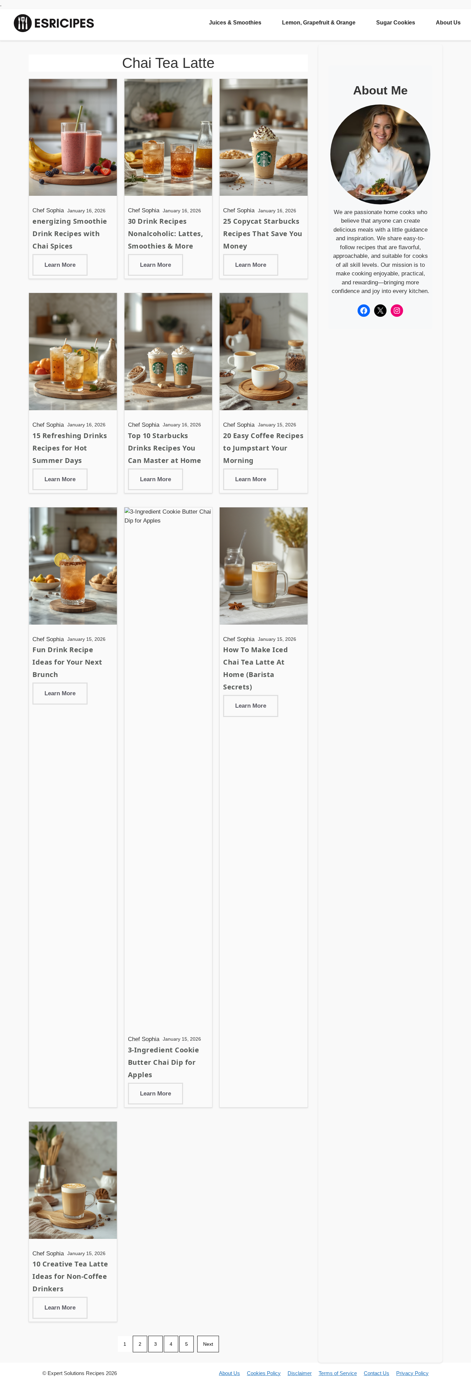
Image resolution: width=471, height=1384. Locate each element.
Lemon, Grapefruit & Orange (318, 23)
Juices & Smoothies (235, 23)
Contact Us (376, 1373)
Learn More (60, 265)
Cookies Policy (264, 1373)
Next (208, 1344)
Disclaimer (300, 1373)
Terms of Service (338, 1373)
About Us (448, 23)
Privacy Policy (412, 1373)
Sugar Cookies (395, 23)
